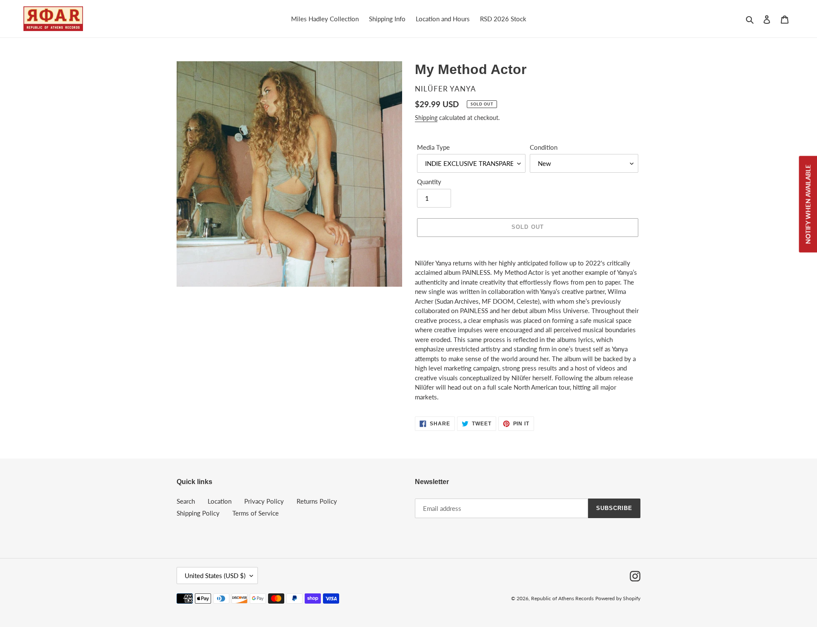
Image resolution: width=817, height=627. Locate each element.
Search (186, 501)
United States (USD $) (215, 575)
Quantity (429, 181)
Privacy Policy (264, 501)
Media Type (433, 147)
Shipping (426, 117)
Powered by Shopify (617, 598)
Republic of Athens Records (562, 598)
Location (219, 501)
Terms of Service (255, 513)
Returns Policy (317, 501)
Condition (543, 147)
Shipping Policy (198, 513)
